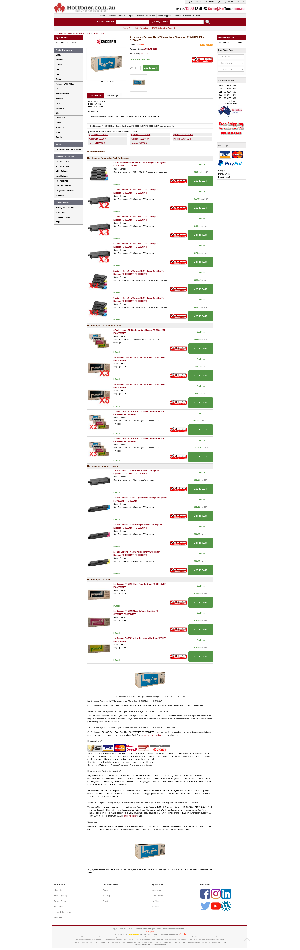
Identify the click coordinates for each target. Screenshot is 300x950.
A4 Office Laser (63, 161)
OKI (57, 113)
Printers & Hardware (146, 16)
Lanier (58, 103)
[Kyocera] (106, 41)
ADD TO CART (200, 181)
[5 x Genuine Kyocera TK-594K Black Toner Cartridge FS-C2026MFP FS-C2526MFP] (99, 395)
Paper (130, 16)
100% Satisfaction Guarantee (164, 28)
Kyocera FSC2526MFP (183, 135)
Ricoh (58, 123)
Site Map (106, 896)
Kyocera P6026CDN (139, 143)
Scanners (60, 195)
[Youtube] (216, 906)
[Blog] (226, 906)
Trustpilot (150, 931)
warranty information (152, 735)
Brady (58, 55)
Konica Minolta (62, 94)
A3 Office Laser (63, 166)
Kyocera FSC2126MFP (140, 135)
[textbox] (132, 22)
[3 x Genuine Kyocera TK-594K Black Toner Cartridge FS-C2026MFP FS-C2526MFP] (99, 368)
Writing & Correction (65, 208)
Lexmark (60, 108)
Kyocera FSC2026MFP (98, 135)
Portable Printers (63, 186)
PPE (58, 222)
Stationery (60, 212)
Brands (106, 901)
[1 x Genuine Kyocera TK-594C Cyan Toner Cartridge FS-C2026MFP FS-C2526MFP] (107, 64)
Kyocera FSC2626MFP (98, 139)
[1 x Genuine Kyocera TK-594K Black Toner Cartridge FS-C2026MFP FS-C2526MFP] (99, 595)
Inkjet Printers (62, 171)
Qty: (132, 68)
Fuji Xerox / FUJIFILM (65, 84)
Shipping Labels (63, 217)
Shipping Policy (60, 896)
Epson (58, 79)
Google (182, 934)
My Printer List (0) (212, 2)
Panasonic (60, 118)
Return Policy (59, 907)
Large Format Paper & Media (68, 149)
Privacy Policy (60, 901)
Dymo (58, 74)
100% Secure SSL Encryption (135, 28)
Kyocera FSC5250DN (140, 139)
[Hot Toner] (85, 3)
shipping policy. (130, 816)
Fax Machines (62, 181)
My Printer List (158, 901)
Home (102, 16)
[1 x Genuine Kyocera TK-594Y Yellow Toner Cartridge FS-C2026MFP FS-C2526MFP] (99, 649)
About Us (240, 2)
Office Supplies (165, 16)
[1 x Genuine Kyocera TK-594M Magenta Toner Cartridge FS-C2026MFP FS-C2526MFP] (99, 622)
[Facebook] (205, 893)
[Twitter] (205, 906)
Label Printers (62, 176)
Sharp (58, 132)
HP (57, 89)
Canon (59, 65)
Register (198, 2)
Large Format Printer (65, 191)
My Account (228, 2)
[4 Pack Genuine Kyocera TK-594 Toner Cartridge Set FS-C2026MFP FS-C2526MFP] (99, 341)
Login (189, 2)
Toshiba (59, 137)
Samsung (60, 127)
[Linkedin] (226, 893)
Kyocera (140, 44)
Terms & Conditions (62, 912)
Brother (59, 60)
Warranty (58, 917)
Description (95, 96)
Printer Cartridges (117, 16)
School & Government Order (187, 16)
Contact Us (107, 890)
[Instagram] (216, 893)
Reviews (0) (113, 96)
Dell (57, 69)
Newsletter (156, 907)
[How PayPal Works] (230, 163)
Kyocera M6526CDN (97, 143)
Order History (157, 896)
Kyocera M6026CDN (182, 139)
